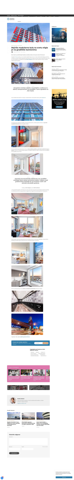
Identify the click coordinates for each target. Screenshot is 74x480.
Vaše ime (10, 446)
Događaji (57, 16)
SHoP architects (29, 59)
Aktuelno (19, 16)
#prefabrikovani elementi (35, 355)
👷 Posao (52, 16)
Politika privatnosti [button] (59, 474)
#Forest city (43, 352)
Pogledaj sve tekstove (21, 403)
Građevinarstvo (32, 16)
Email (23, 446)
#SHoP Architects (43, 355)
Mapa (48, 16)
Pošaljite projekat (14, 15)
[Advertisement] (19, 356)
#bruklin (37, 352)
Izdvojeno (19, 45)
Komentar (11, 436)
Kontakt (8, 15)
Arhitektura (25, 16)
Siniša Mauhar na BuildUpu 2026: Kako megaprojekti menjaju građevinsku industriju (59, 38)
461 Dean (16, 56)
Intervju (38, 16)
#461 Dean (32, 352)
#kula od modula (33, 353)
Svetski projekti (11, 420)
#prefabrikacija (42, 354)
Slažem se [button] (64, 477)
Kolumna (43, 16)
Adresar (19, 21)
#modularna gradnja (41, 353)
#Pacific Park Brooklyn (34, 354)
